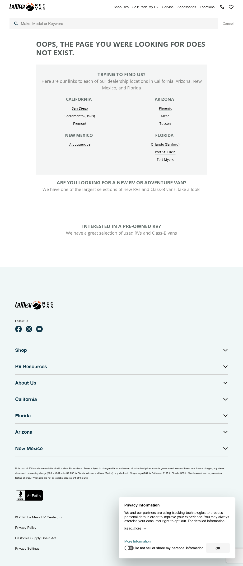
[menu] (113, 23)
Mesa (165, 116)
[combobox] (113, 23)
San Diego (80, 108)
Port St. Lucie (165, 152)
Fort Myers (165, 159)
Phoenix (165, 108)
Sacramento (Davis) (80, 116)
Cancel (228, 23)
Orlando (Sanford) (165, 144)
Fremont (79, 123)
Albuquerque (79, 144)
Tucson (165, 123)
